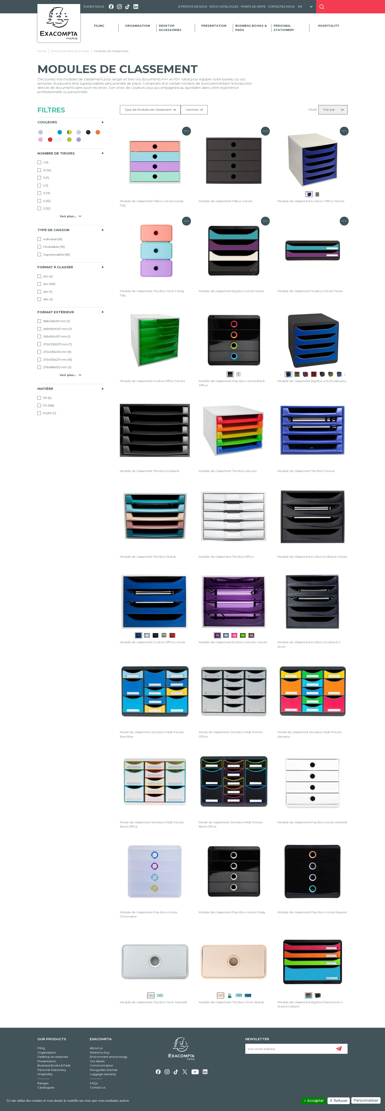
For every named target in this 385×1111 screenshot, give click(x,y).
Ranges (42, 1083)
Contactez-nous (281, 6)
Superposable (56, 254)
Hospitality (328, 25)
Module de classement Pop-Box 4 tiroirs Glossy (232, 912)
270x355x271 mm (57, 359)
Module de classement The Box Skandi (148, 556)
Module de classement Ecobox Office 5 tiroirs (152, 381)
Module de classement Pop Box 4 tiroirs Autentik (312, 822)
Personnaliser (366, 1100)
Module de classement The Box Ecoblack (149, 471)
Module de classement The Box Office (226, 556)
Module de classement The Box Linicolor (228, 471)
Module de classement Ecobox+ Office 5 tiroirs (311, 201)
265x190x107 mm (56, 336)
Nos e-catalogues (224, 6)
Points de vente (253, 6)
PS (48, 405)
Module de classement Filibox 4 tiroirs (225, 201)
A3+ (48, 276)
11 (46, 177)
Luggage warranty (103, 1074)
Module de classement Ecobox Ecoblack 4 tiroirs (312, 556)
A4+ (49, 284)
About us (96, 1048)
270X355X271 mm (57, 344)
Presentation (213, 25)
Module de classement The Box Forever (306, 471)
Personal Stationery (284, 28)
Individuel (52, 239)
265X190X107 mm (57, 329)
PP (47, 398)
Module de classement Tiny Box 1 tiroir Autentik (153, 1002)
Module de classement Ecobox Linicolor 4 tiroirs (233, 642)
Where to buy (100, 1052)
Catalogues (45, 1087)
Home (42, 51)
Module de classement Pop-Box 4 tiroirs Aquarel (312, 912)
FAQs (94, 1083)
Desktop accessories (170, 28)
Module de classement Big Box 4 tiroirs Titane (231, 291)
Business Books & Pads (251, 28)
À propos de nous (192, 6)
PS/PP (49, 413)
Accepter (315, 1101)
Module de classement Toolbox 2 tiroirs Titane (310, 291)
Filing (99, 25)
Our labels (97, 1061)
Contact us (97, 1087)
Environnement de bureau (70, 51)
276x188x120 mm (57, 367)
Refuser (340, 1101)
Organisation (137, 25)
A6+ (48, 299)
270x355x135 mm (57, 352)
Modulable (54, 246)
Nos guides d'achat (103, 1070)
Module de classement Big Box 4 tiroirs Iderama (312, 381)
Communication (101, 1065)
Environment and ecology (108, 1056)
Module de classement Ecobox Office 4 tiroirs (152, 642)
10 (47, 170)
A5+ (47, 291)
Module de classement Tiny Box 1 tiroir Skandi (231, 1002)
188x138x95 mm (56, 321)
